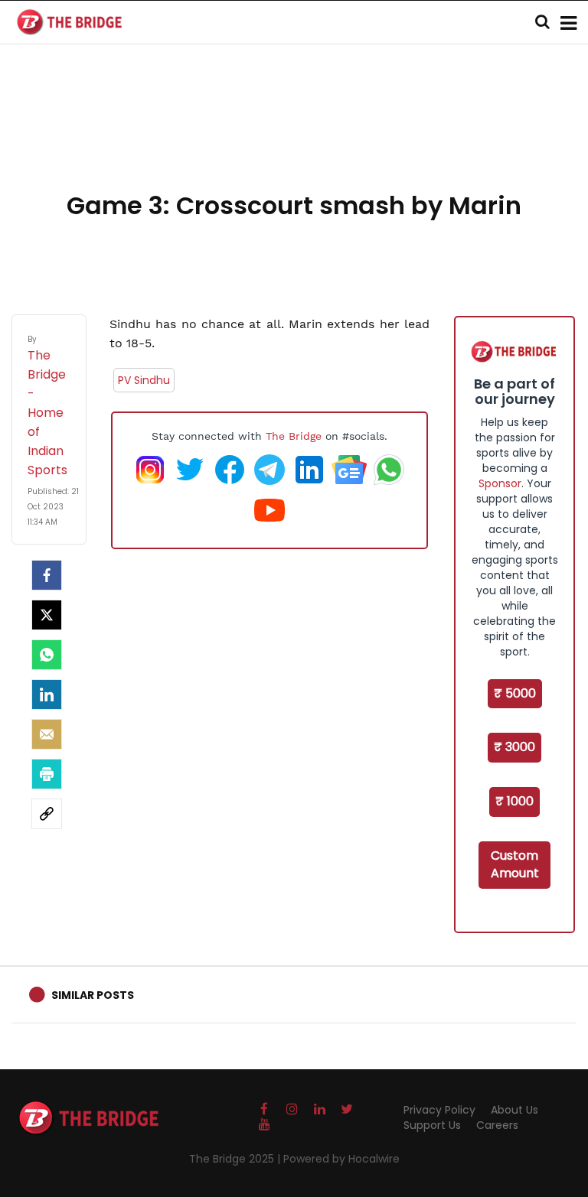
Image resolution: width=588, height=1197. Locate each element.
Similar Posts (92, 995)
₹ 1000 (514, 801)
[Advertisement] (294, 137)
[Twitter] (46, 615)
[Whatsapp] (46, 654)
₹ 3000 (514, 747)
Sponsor (500, 483)
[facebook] (46, 575)
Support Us (432, 1125)
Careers (497, 1125)
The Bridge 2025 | (236, 1158)
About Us (514, 1109)
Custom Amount (515, 864)
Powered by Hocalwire (341, 1158)
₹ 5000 (515, 693)
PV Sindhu (144, 380)
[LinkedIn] (46, 694)
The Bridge (294, 436)
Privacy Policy (439, 1109)
